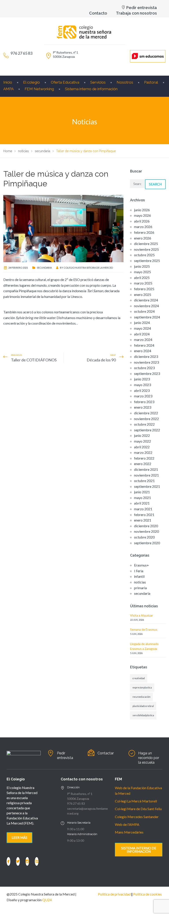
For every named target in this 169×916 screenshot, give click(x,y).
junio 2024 (142, 322)
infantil (139, 576)
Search (155, 184)
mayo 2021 (142, 497)
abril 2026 (142, 221)
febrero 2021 (144, 514)
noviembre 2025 (146, 249)
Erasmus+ (141, 565)
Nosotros (125, 82)
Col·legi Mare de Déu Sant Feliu (138, 809)
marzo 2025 (143, 283)
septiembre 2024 (147, 317)
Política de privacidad (114, 894)
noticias (140, 582)
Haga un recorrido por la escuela (148, 758)
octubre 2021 (144, 481)
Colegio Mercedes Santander (137, 817)
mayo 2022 (142, 441)
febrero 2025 (144, 289)
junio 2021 (142, 492)
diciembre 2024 (146, 300)
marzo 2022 (143, 452)
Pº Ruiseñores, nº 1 (79, 794)
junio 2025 (142, 266)
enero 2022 (142, 464)
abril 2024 (142, 334)
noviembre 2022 (146, 419)
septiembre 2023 (147, 373)
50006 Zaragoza (78, 798)
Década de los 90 (101, 359)
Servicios (98, 82)
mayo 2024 (142, 328)
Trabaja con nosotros (136, 13)
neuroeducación (141, 696)
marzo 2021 (143, 509)
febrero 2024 (144, 345)
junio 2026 (142, 210)
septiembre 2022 (147, 430)
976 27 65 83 (76, 803)
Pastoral (151, 82)
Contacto (98, 13)
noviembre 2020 (146, 531)
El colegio (31, 82)
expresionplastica (142, 687)
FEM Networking (39, 89)
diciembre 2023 (146, 356)
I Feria (138, 571)
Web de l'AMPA (127, 824)
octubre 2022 (144, 424)
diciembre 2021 (146, 469)
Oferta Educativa (65, 82)
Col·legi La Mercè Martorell (136, 801)
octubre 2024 (144, 311)
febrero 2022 (144, 458)
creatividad (138, 678)
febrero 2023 (144, 402)
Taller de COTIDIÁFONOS (34, 359)
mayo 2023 (142, 385)
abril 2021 (142, 503)
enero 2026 (142, 238)
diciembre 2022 (146, 413)
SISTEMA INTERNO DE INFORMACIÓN (138, 849)
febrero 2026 (144, 232)
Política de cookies (147, 894)
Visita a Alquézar (141, 615)
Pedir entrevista (141, 7)
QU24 (47, 900)
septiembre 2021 (147, 486)
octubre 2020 (144, 537)
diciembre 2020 (146, 526)
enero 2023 (142, 407)
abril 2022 (142, 447)
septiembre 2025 (147, 260)
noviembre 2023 (146, 362)
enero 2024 (142, 351)
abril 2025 (142, 277)
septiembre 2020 (147, 543)
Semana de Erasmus (143, 629)
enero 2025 (142, 294)
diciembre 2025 (146, 243)
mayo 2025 (142, 272)
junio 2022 (142, 435)
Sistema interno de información (91, 89)
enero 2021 (142, 520)
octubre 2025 (144, 255)
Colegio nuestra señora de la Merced (88, 267)
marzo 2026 (143, 226)
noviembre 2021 (146, 475)
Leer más (19, 837)
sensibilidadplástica (143, 715)
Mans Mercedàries (129, 832)
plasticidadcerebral (143, 706)
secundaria (44, 267)
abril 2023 (142, 390)
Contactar (105, 753)
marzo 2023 (143, 396)
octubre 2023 (144, 368)
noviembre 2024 (146, 306)
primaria (140, 588)
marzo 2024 (143, 339)
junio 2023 (142, 379)
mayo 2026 (142, 215)
